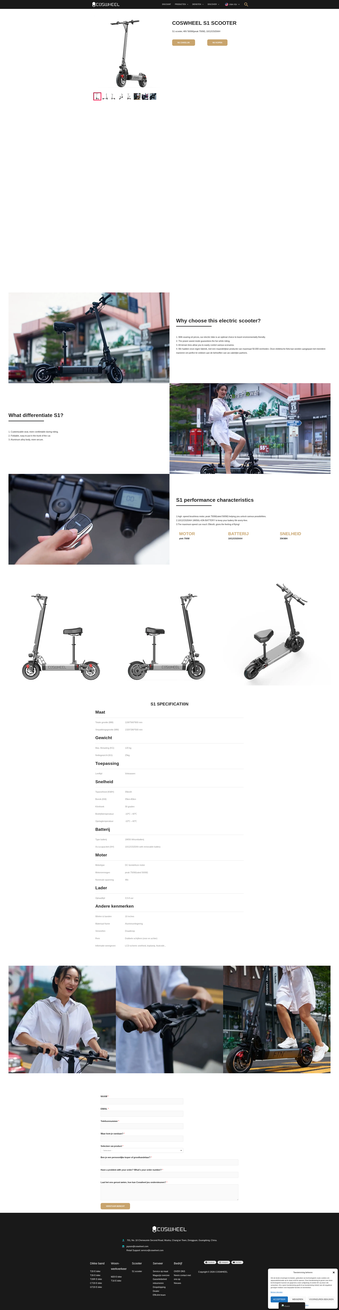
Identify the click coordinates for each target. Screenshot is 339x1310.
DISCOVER (212, 4)
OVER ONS (179, 1271)
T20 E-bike (95, 1271)
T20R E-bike (96, 1279)
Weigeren (297, 1299)
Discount (166, 4)
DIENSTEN (196, 4)
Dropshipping (159, 1287)
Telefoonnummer (110, 1121)
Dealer (156, 1291)
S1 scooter (137, 1271)
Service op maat (160, 1271)
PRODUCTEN (180, 4)
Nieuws (177, 1283)
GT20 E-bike (96, 1287)
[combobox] (142, 1150)
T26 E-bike (95, 1275)
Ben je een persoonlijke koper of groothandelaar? (126, 1157)
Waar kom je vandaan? (113, 1134)
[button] (333, 1272)
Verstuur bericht (115, 1206)
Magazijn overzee (161, 1275)
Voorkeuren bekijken (321, 1299)
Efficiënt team (159, 1295)
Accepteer (279, 1299)
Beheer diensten (277, 1292)
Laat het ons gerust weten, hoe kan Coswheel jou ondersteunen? (134, 1182)
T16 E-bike (116, 1281)
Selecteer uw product (112, 1146)
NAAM (104, 1096)
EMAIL (105, 1109)
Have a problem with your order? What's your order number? (132, 1170)
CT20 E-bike (96, 1283)
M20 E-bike (116, 1277)
